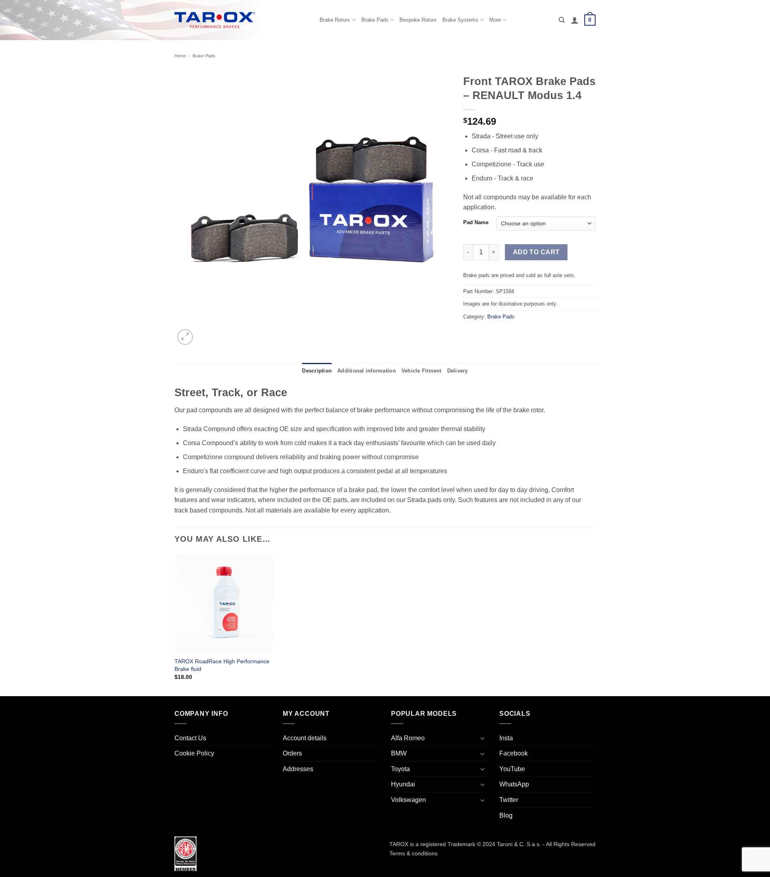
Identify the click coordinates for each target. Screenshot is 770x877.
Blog (506, 815)
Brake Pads (375, 20)
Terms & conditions (413, 853)
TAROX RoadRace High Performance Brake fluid (222, 665)
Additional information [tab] (366, 371)
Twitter (508, 799)
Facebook (513, 753)
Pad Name (475, 222)
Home (180, 55)
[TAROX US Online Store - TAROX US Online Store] (214, 20)
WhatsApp (514, 784)
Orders (292, 753)
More (495, 20)
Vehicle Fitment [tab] (421, 371)
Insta (506, 738)
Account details (304, 738)
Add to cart (536, 252)
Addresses (298, 769)
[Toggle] (482, 738)
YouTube (512, 769)
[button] (575, 20)
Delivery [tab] (457, 371)
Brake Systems (460, 20)
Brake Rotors (335, 20)
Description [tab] (317, 371)
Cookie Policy (194, 753)
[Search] (562, 20)
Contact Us (190, 738)
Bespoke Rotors (418, 20)
